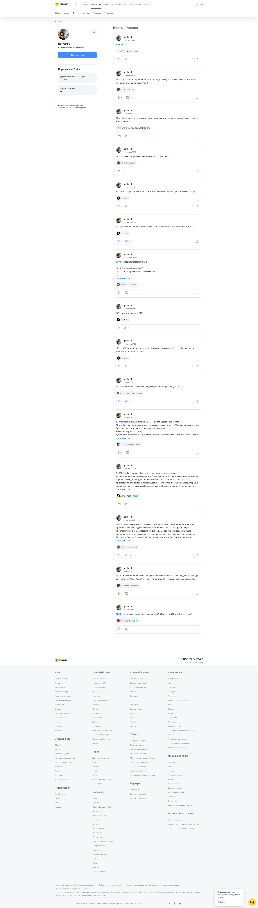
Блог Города (97, 784)
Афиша (95, 762)
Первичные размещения (178, 739)
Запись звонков (174, 788)
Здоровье (59, 775)
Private (57, 722)
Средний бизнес (139, 672)
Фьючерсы (172, 722)
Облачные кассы (137, 745)
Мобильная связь (178, 756)
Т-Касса (134, 734)
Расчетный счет (98, 678)
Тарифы (171, 771)
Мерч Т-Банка (98, 828)
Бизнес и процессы (138, 794)
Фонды (170, 713)
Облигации (172, 717)
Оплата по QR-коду (138, 766)
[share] (197, 59)
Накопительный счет (63, 713)
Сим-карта (172, 762)
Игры (94, 775)
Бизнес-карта (97, 717)
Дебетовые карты (62, 678)
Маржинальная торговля (178, 700)
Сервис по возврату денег (103, 841)
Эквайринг (96, 691)
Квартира (58, 771)
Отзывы (95, 824)
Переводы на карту (100, 815)
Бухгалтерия (97, 713)
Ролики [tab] (132, 28)
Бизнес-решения (137, 709)
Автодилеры (135, 726)
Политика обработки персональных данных (72, 889)
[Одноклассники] (174, 903)
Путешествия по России (65, 762)
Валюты (171, 709)
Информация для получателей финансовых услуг (75, 885)
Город (96, 751)
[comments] (126, 59)
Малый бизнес (101, 672)
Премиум (58, 683)
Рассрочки (96, 726)
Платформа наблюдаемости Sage (181, 828)
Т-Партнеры (97, 837)
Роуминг (171, 779)
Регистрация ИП (99, 683)
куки (232, 892)
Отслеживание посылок (102, 779)
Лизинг (95, 743)
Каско (57, 749)
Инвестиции (175, 672)
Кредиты (96, 696)
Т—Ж (94, 858)
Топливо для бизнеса (101, 739)
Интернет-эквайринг (138, 740)
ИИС (170, 683)
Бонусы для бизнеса (100, 735)
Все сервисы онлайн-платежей (142, 775)
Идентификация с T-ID (101, 807)
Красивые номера (175, 784)
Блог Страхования (62, 779)
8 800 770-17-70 (192, 659)
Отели (57, 798)
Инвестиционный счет (177, 678)
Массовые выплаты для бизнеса (143, 758)
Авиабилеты (60, 794)
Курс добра (96, 850)
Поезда (58, 807)
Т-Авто (95, 771)
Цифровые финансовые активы (181, 730)
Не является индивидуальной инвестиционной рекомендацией (153, 885)
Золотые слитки (174, 726)
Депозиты (96, 722)
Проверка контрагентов (102, 730)
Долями (58, 726)
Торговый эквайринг (138, 687)
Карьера (135, 783)
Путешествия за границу (65, 758)
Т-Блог (95, 863)
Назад (59, 21)
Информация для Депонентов (110, 885)
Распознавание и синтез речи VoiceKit (183, 824)
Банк (57, 672)
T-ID (131, 717)
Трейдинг (171, 691)
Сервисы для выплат (138, 683)
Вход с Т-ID (96, 802)
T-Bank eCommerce (100, 700)
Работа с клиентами (138, 798)
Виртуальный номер (176, 792)
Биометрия (97, 820)
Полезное (98, 792)
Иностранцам (60, 687)
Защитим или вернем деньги (180, 805)
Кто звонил (172, 801)
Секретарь (172, 796)
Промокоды (97, 833)
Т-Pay (94, 798)
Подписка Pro (60, 717)
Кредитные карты (62, 691)
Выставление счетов (138, 749)
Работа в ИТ (135, 789)
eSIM (170, 766)
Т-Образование (98, 845)
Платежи (96, 811)
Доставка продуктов (100, 758)
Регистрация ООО (99, 687)
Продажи (96, 709)
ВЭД (132, 700)
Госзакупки (97, 704)
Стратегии (172, 735)
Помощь (95, 867)
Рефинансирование (63, 700)
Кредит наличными (63, 696)
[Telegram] (179, 903)
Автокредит (59, 704)
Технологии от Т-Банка (181, 813)
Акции (170, 704)
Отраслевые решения (139, 762)
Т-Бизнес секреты (99, 854)
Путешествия (62, 787)
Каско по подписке (63, 753)
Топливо (95, 766)
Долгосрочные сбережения (179, 743)
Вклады (58, 709)
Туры (57, 802)
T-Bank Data (134, 713)
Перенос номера (174, 775)
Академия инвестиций (177, 747)
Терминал (172, 696)
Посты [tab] (118, 28)
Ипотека (58, 730)
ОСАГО (58, 745)
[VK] (169, 903)
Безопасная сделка (138, 771)
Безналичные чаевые (138, 753)
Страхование (62, 738)
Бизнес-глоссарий (99, 871)
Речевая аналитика (176, 820)
